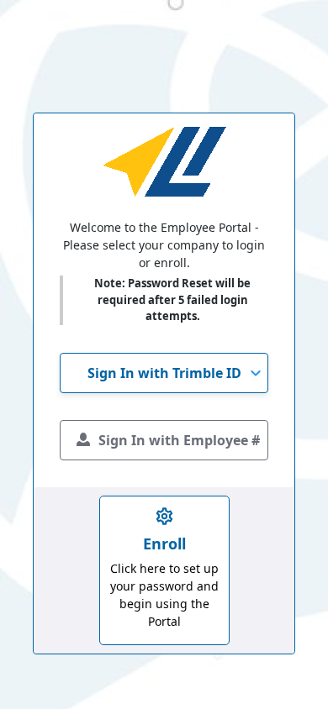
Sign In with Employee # (179, 440)
